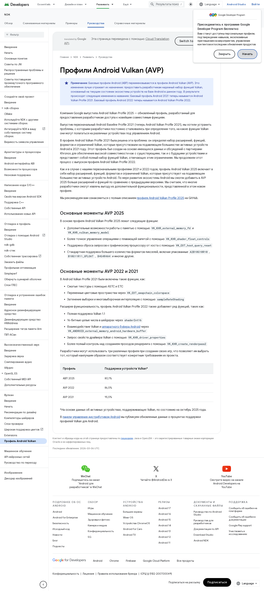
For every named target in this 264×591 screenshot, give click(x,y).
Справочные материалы (129, 23)
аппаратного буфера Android (121, 327)
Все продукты (185, 560)
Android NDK (201, 540)
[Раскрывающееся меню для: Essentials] (55, 4)
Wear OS (128, 517)
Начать (247, 54)
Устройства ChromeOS (136, 523)
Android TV (129, 534)
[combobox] (167, 4)
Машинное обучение (100, 514)
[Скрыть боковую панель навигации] (43, 584)
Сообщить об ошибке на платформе (243, 510)
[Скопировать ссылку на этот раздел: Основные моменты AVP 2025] (127, 213)
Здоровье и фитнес (99, 519)
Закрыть (224, 54)
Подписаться (217, 582)
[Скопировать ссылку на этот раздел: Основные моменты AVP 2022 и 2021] (141, 272)
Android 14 (164, 525)
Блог (55, 540)
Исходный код (61, 529)
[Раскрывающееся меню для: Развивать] (114, 4)
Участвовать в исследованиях (238, 533)
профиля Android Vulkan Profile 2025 (160, 198)
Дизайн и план (73, 4)
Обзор (8, 23)
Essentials (44, 4)
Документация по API (206, 529)
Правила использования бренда (117, 573)
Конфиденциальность (101, 531)
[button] (23, 108)
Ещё (126, 4)
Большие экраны (132, 511)
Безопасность (61, 523)
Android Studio (236, 4)
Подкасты (58, 546)
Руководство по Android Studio (208, 513)
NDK (7, 14)
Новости (57, 534)
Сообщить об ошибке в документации (242, 518)
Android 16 (164, 514)
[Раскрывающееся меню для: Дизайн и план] (87, 4)
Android (57, 511)
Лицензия (88, 573)
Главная (64, 57)
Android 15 (164, 519)
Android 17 (164, 508)
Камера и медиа (97, 525)
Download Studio (203, 534)
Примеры (72, 23)
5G (89, 537)
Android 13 (164, 531)
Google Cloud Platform (156, 560)
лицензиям (127, 438)
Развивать (102, 4)
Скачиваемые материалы (39, 23)
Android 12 (164, 537)
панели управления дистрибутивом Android (91, 417)
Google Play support (240, 525)
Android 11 (164, 542)
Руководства (95, 23)
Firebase (131, 560)
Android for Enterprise (65, 517)
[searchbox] (24, 35)
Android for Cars (132, 529)
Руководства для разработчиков (203, 522)
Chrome (114, 560)
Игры (91, 508)
